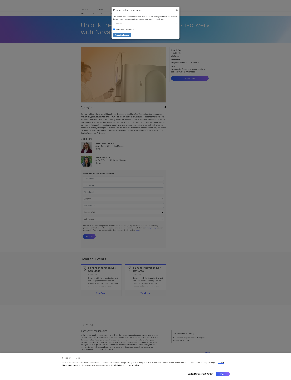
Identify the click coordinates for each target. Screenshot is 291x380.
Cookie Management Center (200, 374)
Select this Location (122, 35)
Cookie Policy (116, 365)
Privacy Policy (133, 365)
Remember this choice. (124, 29)
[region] (145, 366)
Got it (222, 374)
